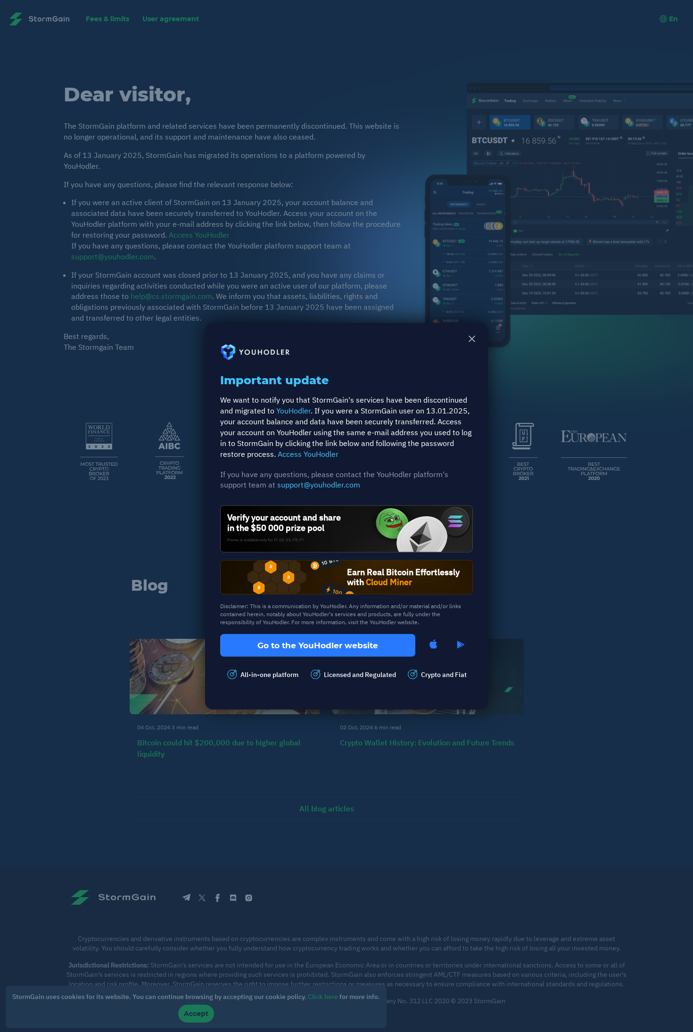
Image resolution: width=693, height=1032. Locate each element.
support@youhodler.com (318, 484)
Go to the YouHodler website (317, 645)
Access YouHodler (308, 453)
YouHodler (293, 410)
